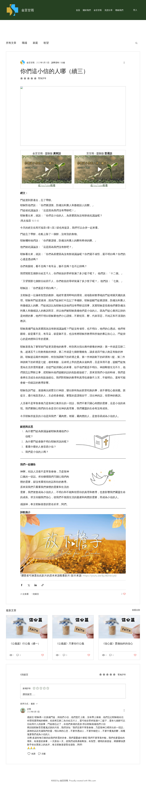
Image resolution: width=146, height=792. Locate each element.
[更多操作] (124, 62)
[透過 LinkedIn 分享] (35, 585)
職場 (24, 42)
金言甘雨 (27, 10)
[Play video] (47, 169)
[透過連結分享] (42, 585)
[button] (136, 43)
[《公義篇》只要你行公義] (73, 626)
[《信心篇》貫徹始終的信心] (119, 626)
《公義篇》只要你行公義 (70, 643)
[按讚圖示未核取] (29, 753)
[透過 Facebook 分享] (21, 585)
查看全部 (136, 610)
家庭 (35, 42)
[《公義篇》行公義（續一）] (26, 626)
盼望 (46, 42)
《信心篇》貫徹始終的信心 (117, 643)
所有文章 (11, 42)
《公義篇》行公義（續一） (25, 643)
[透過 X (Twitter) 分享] (28, 585)
